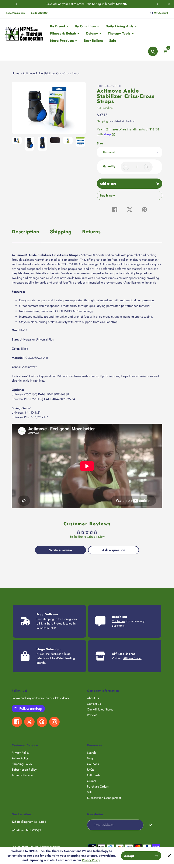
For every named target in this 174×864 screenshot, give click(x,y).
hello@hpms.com (15, 13)
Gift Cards (93, 775)
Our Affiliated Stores (100, 709)
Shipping (102, 121)
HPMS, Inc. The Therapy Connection (41, 846)
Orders (91, 781)
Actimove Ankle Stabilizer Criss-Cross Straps (51, 73)
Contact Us (94, 704)
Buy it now (107, 195)
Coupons (93, 764)
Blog (90, 758)
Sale (89, 792)
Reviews (92, 715)
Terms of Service (22, 775)
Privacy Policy (20, 752)
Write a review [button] (60, 550)
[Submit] (151, 825)
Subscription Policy (24, 769)
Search (91, 752)
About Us (93, 698)
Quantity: (109, 166)
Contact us (118, 621)
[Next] (157, 4)
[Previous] (17, 4)
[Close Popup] (169, 855)
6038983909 (39, 13)
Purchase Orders (98, 786)
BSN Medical (105, 108)
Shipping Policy (22, 764)
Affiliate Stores (132, 658)
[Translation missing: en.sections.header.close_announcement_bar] (169, 4)
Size (100, 143)
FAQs (90, 769)
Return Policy (20, 758)
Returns (91, 231)
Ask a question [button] (113, 550)
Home (15, 73)
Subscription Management (104, 798)
